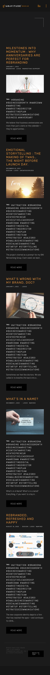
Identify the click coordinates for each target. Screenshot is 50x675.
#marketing (13, 105)
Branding (10, 69)
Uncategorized (27, 170)
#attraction (18, 205)
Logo (18, 69)
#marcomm (35, 102)
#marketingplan (16, 111)
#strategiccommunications (22, 114)
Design (9, 170)
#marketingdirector (19, 108)
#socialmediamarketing (20, 243)
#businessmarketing (19, 211)
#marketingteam (16, 234)
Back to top (35, 653)
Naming (32, 403)
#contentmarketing (18, 214)
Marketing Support (31, 69)
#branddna (34, 205)
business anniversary (19, 117)
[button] (11, 545)
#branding (17, 99)
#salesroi (29, 237)
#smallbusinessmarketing (22, 240)
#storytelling (28, 246)
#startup (12, 246)
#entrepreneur (16, 216)
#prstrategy (14, 237)
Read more (16, 138)
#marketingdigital (17, 225)
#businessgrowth (17, 102)
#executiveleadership (20, 219)
